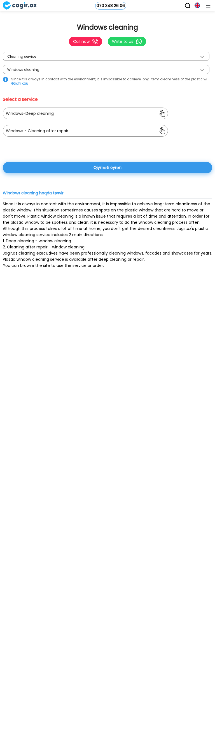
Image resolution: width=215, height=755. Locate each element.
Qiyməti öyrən (107, 167)
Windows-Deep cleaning (30, 113)
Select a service (21, 99)
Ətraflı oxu (19, 83)
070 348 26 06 (111, 5)
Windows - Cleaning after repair (37, 131)
